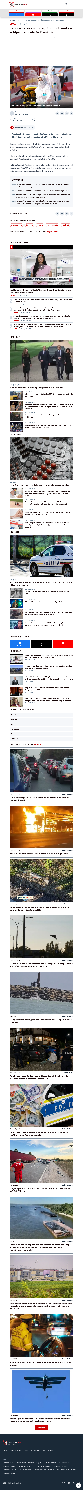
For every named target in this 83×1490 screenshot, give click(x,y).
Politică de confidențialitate (32, 1450)
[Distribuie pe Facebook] (62, 113)
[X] (50, 14)
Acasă (13, 20)
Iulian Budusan (22, 114)
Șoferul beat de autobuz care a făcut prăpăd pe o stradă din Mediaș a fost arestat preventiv (48, 613)
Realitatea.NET (68, 1073)
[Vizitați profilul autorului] (12, 113)
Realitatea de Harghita (60, 1466)
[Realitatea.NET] (18, 4)
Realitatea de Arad (25, 1470)
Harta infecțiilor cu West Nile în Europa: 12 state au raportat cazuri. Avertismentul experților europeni (46, 503)
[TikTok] (66, 14)
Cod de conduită (48, 1450)
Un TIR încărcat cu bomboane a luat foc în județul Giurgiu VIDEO (43, 190)
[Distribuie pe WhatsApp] (67, 113)
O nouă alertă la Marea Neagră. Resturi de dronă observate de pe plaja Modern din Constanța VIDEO (43, 195)
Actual (23, 20)
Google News (51, 231)
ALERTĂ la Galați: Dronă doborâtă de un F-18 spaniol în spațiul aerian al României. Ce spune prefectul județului (43, 202)
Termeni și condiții (15, 1450)
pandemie (65, 225)
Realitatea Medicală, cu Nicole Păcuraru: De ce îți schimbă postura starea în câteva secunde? (49, 656)
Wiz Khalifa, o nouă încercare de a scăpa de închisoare (47, 602)
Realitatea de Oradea (25, 1466)
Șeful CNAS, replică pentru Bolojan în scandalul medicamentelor (39, 485)
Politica (16, 312)
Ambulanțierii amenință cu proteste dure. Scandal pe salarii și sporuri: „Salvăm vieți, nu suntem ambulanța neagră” (47, 525)
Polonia (40, 225)
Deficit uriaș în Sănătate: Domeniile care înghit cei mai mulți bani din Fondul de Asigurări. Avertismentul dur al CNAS (47, 493)
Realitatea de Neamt (50, 1463)
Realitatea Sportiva (8, 1463)
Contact (5, 1450)
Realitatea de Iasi (53, 1470)
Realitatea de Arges (40, 1470)
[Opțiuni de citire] (78, 1485)
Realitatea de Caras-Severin (42, 1466)
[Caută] (66, 4)
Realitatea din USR (64, 1463)
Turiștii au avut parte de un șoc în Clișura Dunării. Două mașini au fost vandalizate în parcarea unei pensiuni (40, 1077)
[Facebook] (16, 14)
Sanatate (13, 296)
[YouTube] (33, 14)
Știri (19, 20)
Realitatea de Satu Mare (68, 1470)
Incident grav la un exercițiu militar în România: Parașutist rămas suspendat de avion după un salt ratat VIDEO (40, 1419)
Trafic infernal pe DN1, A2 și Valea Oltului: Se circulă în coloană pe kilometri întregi (43, 185)
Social (15, 304)
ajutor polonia (52, 225)
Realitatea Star (21, 1463)
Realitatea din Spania (9, 1473)
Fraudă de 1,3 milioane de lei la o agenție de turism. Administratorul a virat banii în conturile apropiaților (41, 1133)
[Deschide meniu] (72, 4)
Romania (29, 225)
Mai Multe (41, 1427)
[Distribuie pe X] (71, 113)
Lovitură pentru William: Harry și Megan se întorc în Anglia (36, 387)
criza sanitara (16, 225)
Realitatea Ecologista (34, 1463)
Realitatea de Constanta (10, 1470)
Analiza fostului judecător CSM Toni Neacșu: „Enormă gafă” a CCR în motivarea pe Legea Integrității (47, 624)
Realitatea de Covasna (9, 1466)
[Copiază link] (57, 113)
